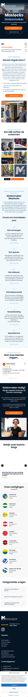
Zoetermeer (13, 496)
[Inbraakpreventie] (14, 289)
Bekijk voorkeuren (14, 692)
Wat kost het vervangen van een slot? (13, 596)
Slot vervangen (14, 230)
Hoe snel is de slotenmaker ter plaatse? (11, 590)
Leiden (13, 524)
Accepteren (14, 685)
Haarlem (13, 533)
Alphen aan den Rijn (15, 570)
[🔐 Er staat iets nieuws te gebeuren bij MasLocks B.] (20, 171)
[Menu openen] (26, 5)
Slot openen (14, 252)
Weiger (14, 688)
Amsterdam (13, 542)
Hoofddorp (13, 561)
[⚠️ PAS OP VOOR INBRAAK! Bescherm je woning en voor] (7, 144)
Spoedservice (14, 333)
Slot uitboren (14, 272)
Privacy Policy (16, 695)
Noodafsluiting (14, 312)
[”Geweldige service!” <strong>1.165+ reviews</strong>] (5, 624)
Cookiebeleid (10, 695)
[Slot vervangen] (14, 227)
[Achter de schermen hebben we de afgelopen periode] (7, 171)
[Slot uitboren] (14, 269)
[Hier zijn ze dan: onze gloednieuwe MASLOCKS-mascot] (20, 158)
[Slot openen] (14, 249)
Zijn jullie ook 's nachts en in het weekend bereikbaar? (11, 603)
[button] (26, 673)
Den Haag (13, 551)
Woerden (13, 514)
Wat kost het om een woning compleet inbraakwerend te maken (12, 473)
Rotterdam (12, 505)
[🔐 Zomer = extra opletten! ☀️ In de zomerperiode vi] (7, 158)
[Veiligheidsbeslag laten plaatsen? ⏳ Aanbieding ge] (20, 144)
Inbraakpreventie (14, 292)
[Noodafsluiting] (14, 309)
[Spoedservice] (14, 331)
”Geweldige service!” (14, 624)
